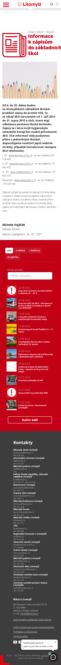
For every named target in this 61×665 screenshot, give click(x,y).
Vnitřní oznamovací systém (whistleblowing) (33, 627)
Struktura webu (20, 636)
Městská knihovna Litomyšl (27, 501)
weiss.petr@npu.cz (21, 553)
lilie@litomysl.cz (20, 528)
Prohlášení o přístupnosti (25, 631)
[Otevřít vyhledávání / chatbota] (51, 4)
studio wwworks (47, 655)
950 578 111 (18, 498)
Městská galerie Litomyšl (26, 558)
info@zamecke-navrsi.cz (24, 545)
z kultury (34, 250)
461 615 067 (18, 555)
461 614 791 (18, 523)
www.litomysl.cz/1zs (19, 155)
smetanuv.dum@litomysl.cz (25, 569)
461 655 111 (18, 490)
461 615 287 (18, 539)
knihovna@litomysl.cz (22, 504)
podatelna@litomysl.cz (23, 453)
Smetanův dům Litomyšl (26, 566)
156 (15, 471)
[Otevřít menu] (6, 5)
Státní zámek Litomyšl (25, 550)
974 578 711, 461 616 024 (24, 482)
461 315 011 (18, 515)
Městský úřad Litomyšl (25, 449)
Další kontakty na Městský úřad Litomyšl (32, 619)
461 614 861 (18, 590)
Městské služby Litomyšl (26, 517)
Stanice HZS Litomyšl (24, 493)
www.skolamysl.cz (23, 180)
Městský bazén (21, 509)
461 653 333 (18, 455)
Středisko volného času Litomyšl (30, 574)
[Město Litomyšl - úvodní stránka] (29, 4)
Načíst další (30, 420)
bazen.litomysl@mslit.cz (23, 512)
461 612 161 (18, 463)
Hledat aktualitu (15, 269)
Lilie (15, 525)
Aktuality (50, 31)
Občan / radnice (36, 31)
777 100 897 (18, 547)
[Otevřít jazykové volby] (57, 4)
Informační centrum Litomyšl (28, 458)
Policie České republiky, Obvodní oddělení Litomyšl (30, 475)
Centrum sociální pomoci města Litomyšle (30, 584)
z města (20, 250)
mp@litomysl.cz (20, 469)
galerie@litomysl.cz (21, 561)
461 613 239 (18, 572)
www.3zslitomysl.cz (20, 172)
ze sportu (12, 256)
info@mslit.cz (19, 520)
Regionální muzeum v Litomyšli (29, 533)
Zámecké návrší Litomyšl (26, 542)
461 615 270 (18, 580)
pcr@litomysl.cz (20, 479)
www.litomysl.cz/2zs (20, 163)
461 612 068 (18, 506)
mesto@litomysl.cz (29, 613)
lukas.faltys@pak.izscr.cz (24, 496)
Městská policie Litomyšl (26, 466)
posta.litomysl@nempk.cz (24, 488)
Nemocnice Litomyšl (24, 484)
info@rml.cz (18, 536)
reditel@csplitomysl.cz (23, 588)
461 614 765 (18, 563)
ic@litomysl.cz (19, 461)
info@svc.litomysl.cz (22, 577)
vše (9, 250)
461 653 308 (18, 531)
